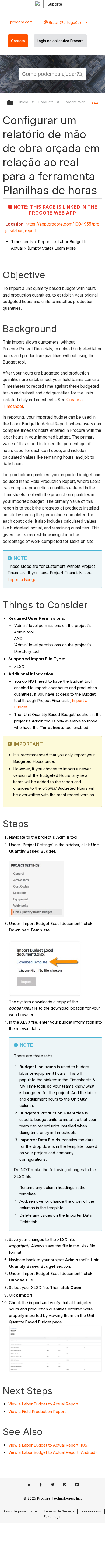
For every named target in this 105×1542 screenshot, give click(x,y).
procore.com (21, 22)
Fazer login (52, 1517)
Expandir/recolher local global (95, 101)
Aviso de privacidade (20, 1511)
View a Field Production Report (37, 1411)
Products (46, 102)
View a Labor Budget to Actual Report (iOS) (48, 1445)
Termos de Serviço (59, 1511)
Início (24, 102)
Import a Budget (23, 579)
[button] (81, 74)
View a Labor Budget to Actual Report (43, 1403)
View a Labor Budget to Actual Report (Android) (52, 1452)
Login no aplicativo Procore (60, 41)
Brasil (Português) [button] (64, 22)
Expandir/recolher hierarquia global (13, 103)
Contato (18, 41)
